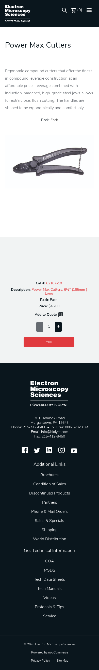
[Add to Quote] (60, 316)
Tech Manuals (49, 589)
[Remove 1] (39, 327)
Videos (49, 598)
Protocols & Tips (49, 607)
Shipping (50, 530)
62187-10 (54, 283)
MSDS (49, 571)
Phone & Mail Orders (49, 512)
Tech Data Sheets (49, 580)
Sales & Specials (49, 521)
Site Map (62, 660)
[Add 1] (58, 327)
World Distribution (49, 539)
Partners (49, 503)
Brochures (49, 475)
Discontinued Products (49, 493)
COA (49, 561)
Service (49, 616)
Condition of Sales (49, 484)
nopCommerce (58, 652)
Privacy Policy (40, 660)
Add (49, 342)
